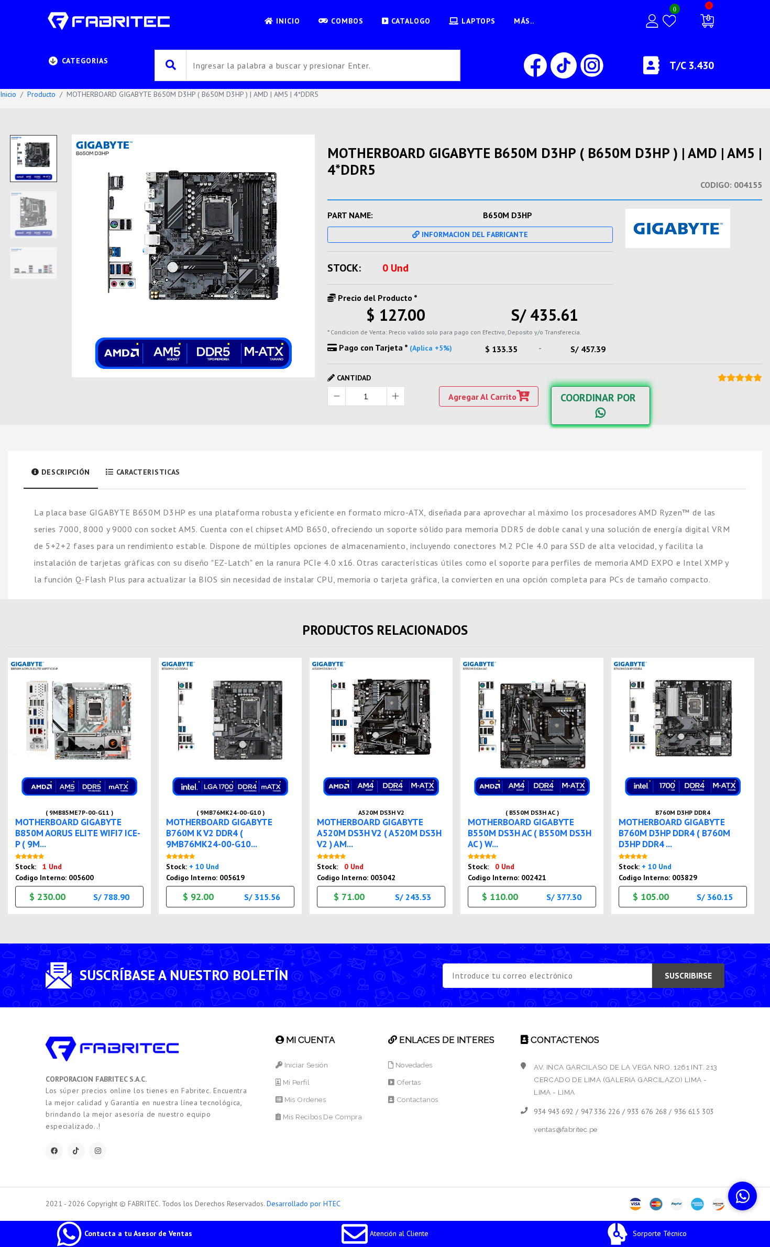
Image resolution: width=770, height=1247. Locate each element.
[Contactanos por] (742, 1196)
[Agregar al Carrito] (139, 765)
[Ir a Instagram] (592, 65)
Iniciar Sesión (305, 1065)
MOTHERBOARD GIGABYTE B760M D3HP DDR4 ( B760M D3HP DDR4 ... (674, 833)
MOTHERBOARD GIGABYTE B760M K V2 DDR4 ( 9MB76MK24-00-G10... (219, 833)
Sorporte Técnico (659, 1233)
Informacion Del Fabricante (474, 234)
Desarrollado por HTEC (303, 1203)
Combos (346, 21)
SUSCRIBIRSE (688, 975)
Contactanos (416, 1099)
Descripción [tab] (64, 472)
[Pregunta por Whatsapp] (139, 789)
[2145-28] (193, 255)
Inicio (8, 94)
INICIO (286, 21)
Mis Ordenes (304, 1099)
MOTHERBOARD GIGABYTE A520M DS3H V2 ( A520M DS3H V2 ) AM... (379, 833)
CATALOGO (410, 21)
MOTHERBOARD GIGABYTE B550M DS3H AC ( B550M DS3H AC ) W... (529, 833)
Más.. (524, 21)
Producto (41, 94)
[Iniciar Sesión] (652, 21)
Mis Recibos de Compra (321, 1117)
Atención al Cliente (398, 1233)
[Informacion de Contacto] (651, 69)
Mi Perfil (295, 1082)
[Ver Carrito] (707, 21)
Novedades (413, 1065)
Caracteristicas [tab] (147, 472)
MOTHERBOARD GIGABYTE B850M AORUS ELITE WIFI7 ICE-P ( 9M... (77, 833)
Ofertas (408, 1082)
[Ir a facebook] (536, 65)
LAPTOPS (477, 21)
